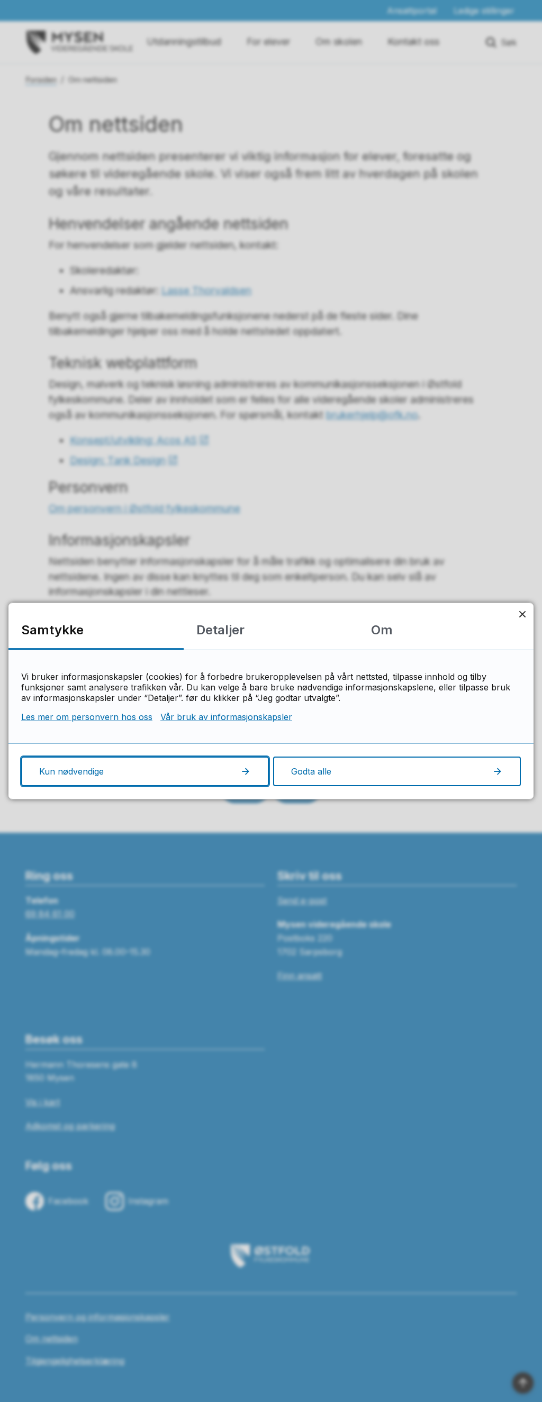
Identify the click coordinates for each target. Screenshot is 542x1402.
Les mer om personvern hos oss (86, 717)
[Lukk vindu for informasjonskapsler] (522, 614)
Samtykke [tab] (52, 630)
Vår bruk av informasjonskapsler (226, 717)
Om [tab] (382, 630)
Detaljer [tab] (220, 630)
